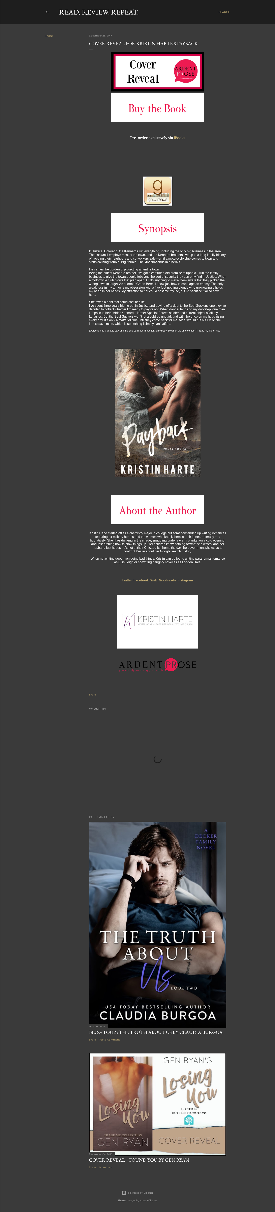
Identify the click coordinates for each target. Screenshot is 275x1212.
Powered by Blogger (140, 1192)
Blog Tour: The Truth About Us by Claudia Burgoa (156, 1032)
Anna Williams (148, 1200)
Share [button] (49, 36)
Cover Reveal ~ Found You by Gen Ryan (139, 1160)
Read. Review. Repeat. (99, 12)
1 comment (106, 1167)
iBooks (179, 137)
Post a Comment (109, 1039)
